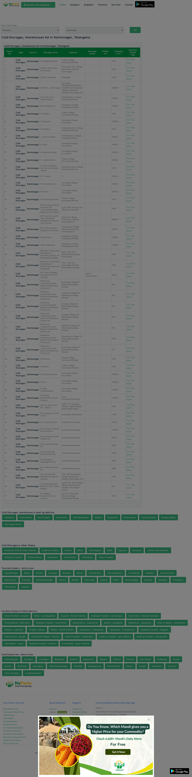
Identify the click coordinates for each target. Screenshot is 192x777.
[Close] (148, 719)
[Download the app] (179, 771)
